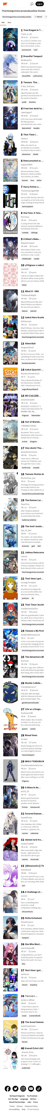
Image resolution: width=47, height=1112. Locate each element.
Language (24, 1099)
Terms (12, 1106)
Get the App (13, 1099)
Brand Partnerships (17, 1102)
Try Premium (32, 1096)
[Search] (31, 3)
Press (35, 1102)
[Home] (15, 4)
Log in (39, 4)
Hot (3, 22)
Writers (33, 1099)
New (9, 22)
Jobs (29, 1102)
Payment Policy (31, 1106)
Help (23, 1109)
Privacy (20, 1106)
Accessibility (14, 1109)
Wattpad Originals (17, 1096)
